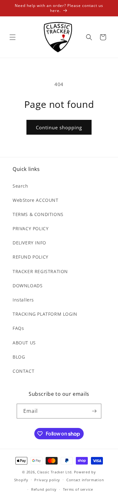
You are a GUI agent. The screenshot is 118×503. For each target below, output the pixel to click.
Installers (23, 300)
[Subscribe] (94, 411)
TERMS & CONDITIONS (38, 214)
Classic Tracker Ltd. (55, 472)
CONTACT (23, 371)
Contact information (85, 479)
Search (20, 186)
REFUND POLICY (30, 257)
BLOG (19, 357)
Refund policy (44, 489)
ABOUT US (24, 343)
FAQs (18, 328)
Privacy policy (47, 479)
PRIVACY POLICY (30, 228)
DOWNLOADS (27, 286)
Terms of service (78, 489)
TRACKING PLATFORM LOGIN (45, 314)
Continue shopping (59, 127)
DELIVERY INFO (29, 243)
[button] (13, 37)
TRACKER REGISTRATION (40, 271)
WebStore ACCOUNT (36, 200)
